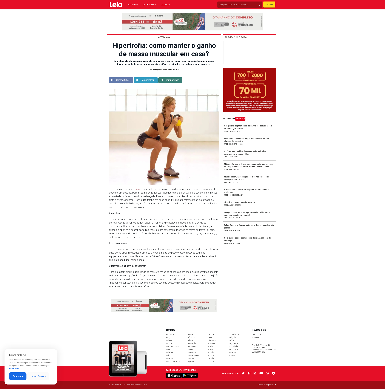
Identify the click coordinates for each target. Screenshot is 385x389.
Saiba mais (14, 369)
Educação (191, 352)
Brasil (168, 349)
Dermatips (191, 346)
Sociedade (233, 346)
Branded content (173, 346)
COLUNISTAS (148, 5)
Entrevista (191, 358)
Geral (210, 337)
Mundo (211, 352)
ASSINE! (269, 4)
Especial (190, 361)
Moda (210, 346)
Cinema (169, 358)
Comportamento (173, 361)
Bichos (169, 343)
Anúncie (255, 337)
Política (211, 361)
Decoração (191, 343)
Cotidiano (240, 119)
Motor (210, 349)
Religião (232, 337)
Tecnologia (233, 349)
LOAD (273, 385)
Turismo (232, 352)
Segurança (233, 343)
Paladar (211, 358)
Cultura (190, 340)
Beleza (169, 340)
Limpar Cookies (38, 376)
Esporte (211, 334)
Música (211, 355)
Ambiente (170, 334)
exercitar (139, 189)
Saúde (231, 340)
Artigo (168, 337)
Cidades (169, 352)
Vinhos (232, 355)
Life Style (212, 340)
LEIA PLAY (165, 5)
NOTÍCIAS (132, 5)
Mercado (211, 343)
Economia (191, 349)
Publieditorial (234, 334)
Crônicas (191, 337)
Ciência (169, 355)
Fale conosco (257, 334)
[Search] (259, 4)
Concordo (18, 376)
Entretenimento (193, 355)
